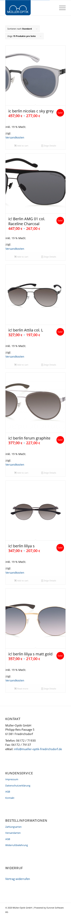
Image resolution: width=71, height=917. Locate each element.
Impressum (11, 779)
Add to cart (22, 145)
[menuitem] (60, 7)
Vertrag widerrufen (17, 879)
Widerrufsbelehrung (16, 845)
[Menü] (60, 7)
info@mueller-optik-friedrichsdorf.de (38, 749)
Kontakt (9, 798)
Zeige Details (49, 145)
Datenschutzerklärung (17, 785)
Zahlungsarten (13, 826)
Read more (22, 688)
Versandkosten (14, 137)
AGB (7, 791)
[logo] (29, 7)
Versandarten (13, 833)
